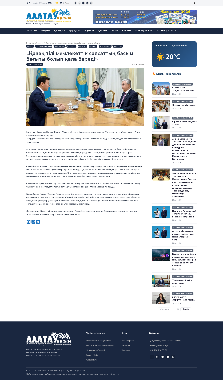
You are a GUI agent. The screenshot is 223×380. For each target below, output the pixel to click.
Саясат (114, 30)
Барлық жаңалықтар (44, 46)
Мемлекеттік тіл (105, 46)
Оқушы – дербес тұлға (184, 105)
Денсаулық (59, 30)
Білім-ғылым (59, 46)
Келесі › (186, 309)
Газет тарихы (127, 340)
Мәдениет (89, 30)
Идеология (71, 46)
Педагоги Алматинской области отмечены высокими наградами (184, 214)
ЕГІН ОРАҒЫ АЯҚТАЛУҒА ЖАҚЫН (183, 89)
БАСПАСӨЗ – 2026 (166, 30)
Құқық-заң (74, 30)
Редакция (125, 345)
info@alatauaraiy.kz (160, 345)
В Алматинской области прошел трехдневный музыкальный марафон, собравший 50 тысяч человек (184, 260)
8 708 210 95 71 (159, 350)
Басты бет (32, 30)
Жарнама (126, 30)
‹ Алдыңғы (164, 309)
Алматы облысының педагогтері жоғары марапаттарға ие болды (183, 235)
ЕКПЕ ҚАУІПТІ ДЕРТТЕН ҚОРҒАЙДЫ (184, 299)
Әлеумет (45, 30)
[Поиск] (194, 3)
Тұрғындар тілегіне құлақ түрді (182, 281)
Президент (118, 46)
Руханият (102, 30)
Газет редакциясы (143, 30)
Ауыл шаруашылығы (182, 84)
